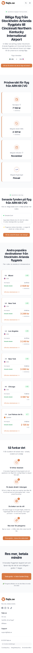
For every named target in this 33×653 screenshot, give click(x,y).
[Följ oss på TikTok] (11, 608)
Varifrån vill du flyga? (7, 620)
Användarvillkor (26, 647)
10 (27, 275)
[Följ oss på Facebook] (2, 608)
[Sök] (25, 3)
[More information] (20, 104)
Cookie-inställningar (9, 644)
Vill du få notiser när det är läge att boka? (16, 65)
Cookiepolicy (5, 647)
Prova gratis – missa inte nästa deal (16, 538)
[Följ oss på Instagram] (5, 608)
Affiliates (4, 623)
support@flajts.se (6, 632)
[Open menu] (30, 3)
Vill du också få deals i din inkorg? (16, 235)
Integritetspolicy (16, 647)
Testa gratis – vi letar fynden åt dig (16, 576)
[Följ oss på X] (8, 608)
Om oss (3, 617)
